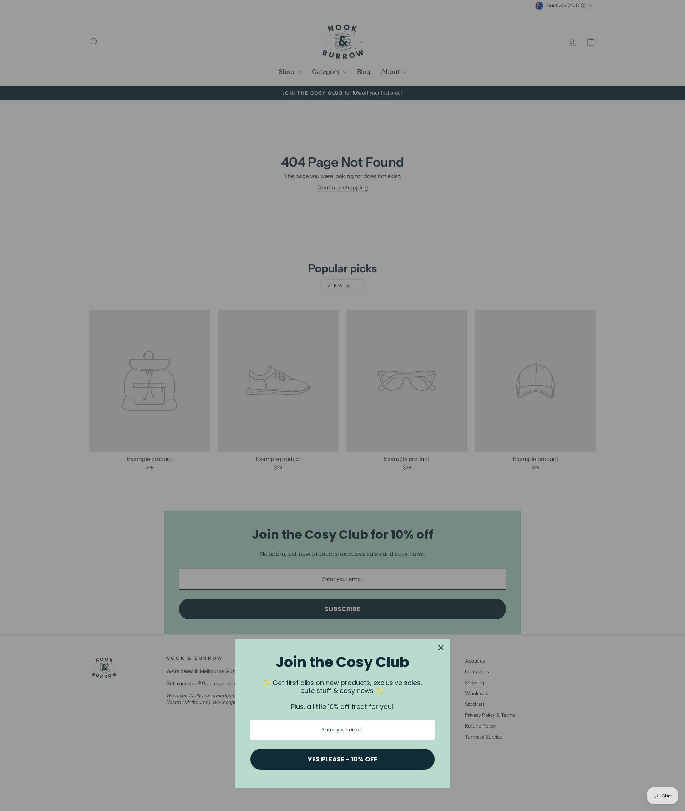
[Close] (441, 647)
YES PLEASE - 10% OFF (342, 759)
